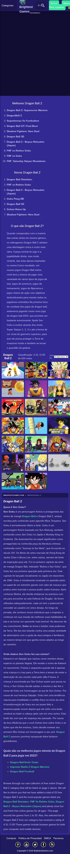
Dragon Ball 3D (15, 136)
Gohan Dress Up (16, 209)
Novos (54, 3)
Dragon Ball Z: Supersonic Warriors (27, 110)
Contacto (11, 838)
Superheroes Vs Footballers (23, 120)
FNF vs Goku (14, 155)
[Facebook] (43, 844)
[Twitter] (35, 844)
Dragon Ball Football (22, 771)
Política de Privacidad (30, 838)
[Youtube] (26, 844)
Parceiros (58, 838)
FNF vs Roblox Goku (19, 150)
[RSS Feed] (52, 844)
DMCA (47, 838)
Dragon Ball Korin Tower (24, 762)
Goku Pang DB (15, 198)
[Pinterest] (18, 844)
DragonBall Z (14, 115)
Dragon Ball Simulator (19, 179)
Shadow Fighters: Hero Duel (23, 131)
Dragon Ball (29, 516)
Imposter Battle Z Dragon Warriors (29, 766)
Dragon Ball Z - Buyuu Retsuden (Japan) (25, 143)
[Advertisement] (35, 18)
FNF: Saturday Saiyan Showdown (26, 161)
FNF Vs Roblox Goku (42, 801)
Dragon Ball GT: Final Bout (22, 126)
